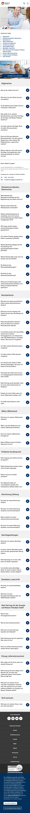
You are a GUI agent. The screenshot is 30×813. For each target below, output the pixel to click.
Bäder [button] (15, 743)
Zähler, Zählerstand (8, 41)
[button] (27, 3)
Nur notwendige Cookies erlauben (13, 808)
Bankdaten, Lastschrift (9, 48)
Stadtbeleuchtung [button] (15, 734)
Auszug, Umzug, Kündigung (10, 55)
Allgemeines (6, 36)
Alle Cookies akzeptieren (10, 803)
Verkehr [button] (15, 730)
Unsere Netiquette (15, 714)
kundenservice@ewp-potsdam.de (13, 179)
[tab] (15, 90)
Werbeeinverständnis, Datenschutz (12, 38)
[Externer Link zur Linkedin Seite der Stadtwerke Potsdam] (13, 719)
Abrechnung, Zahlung (8, 45)
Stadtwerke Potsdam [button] (15, 726)
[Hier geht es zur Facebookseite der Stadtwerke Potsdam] (20, 719)
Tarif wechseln (6, 56)
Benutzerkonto (7, 40)
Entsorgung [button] (15, 752)
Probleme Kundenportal (9, 43)
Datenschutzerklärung (14, 795)
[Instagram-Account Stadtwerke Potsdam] (9, 719)
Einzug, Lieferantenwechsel (10, 53)
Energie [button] (15, 739)
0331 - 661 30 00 (9, 177)
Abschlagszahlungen (8, 46)
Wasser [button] (15, 748)
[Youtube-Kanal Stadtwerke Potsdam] (17, 719)
